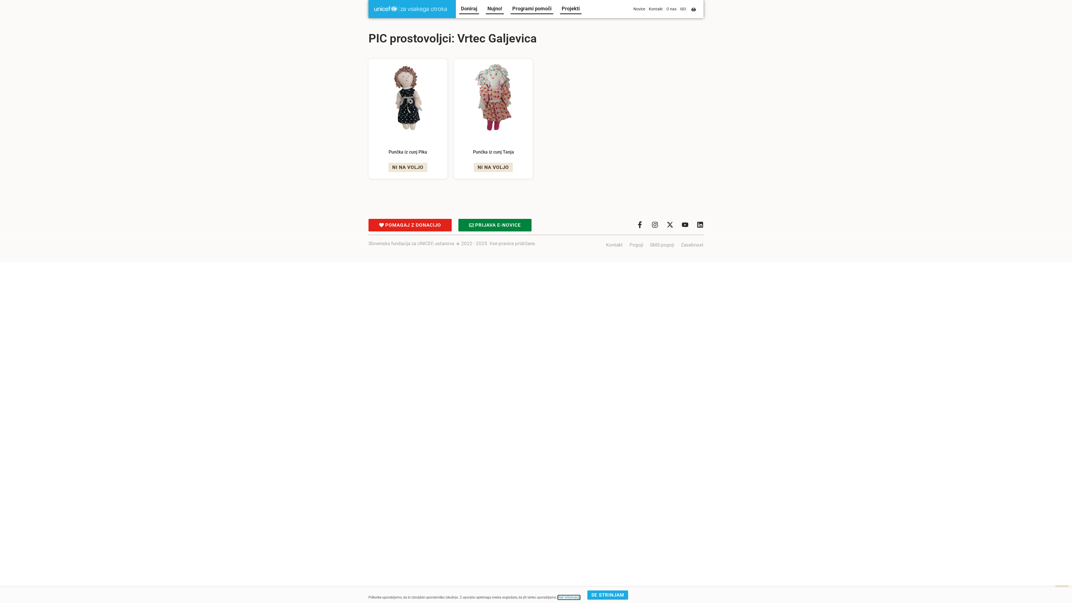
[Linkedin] (700, 224)
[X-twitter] (670, 224)
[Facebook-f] (639, 224)
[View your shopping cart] (694, 9)
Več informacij (569, 597)
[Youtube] (685, 224)
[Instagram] (655, 224)
